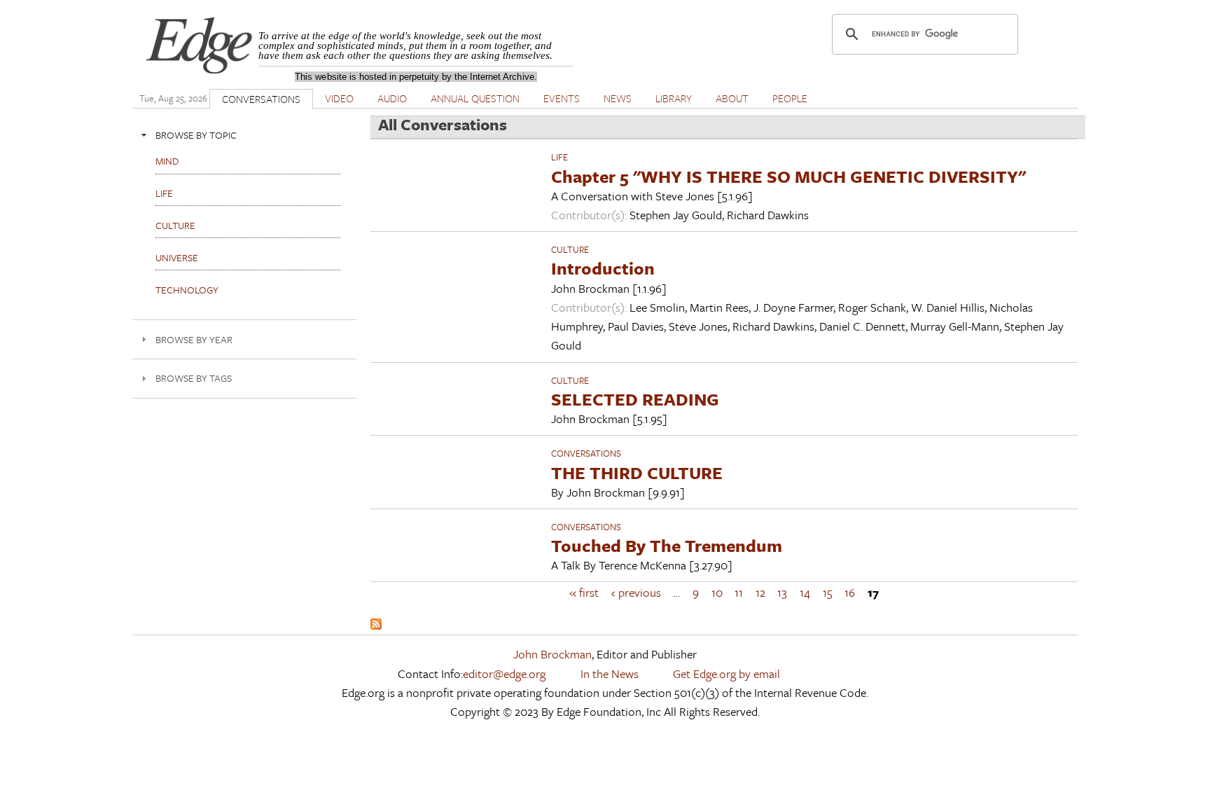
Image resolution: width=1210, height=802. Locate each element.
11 (739, 591)
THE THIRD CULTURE (637, 472)
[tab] (244, 135)
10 (717, 591)
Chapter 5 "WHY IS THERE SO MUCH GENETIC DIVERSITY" (788, 176)
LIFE (559, 157)
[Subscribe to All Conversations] (376, 625)
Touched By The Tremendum (666, 545)
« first (584, 591)
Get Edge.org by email (726, 673)
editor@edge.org (504, 673)
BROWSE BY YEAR (193, 339)
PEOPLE (789, 98)
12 (760, 591)
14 (805, 591)
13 (782, 591)
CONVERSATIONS (261, 98)
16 (849, 591)
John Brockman (552, 654)
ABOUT (732, 98)
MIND (167, 160)
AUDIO (392, 98)
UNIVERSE (176, 257)
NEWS (618, 98)
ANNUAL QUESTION (475, 98)
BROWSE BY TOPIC (196, 134)
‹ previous (636, 591)
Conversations (586, 453)
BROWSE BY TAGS (193, 378)
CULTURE (570, 249)
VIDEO (339, 98)
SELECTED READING (635, 399)
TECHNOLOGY (186, 289)
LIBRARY (673, 98)
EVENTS (561, 98)
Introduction (603, 268)
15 (828, 591)
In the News (609, 673)
